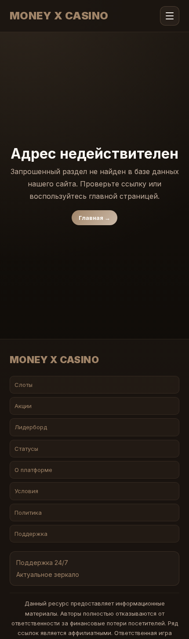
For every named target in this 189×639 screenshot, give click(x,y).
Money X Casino (59, 16)
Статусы (26, 448)
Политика (28, 512)
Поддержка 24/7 (42, 562)
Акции (23, 405)
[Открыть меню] (169, 16)
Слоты (24, 384)
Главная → (94, 217)
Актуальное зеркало (47, 574)
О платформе (33, 469)
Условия (26, 490)
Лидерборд (31, 427)
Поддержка (31, 533)
